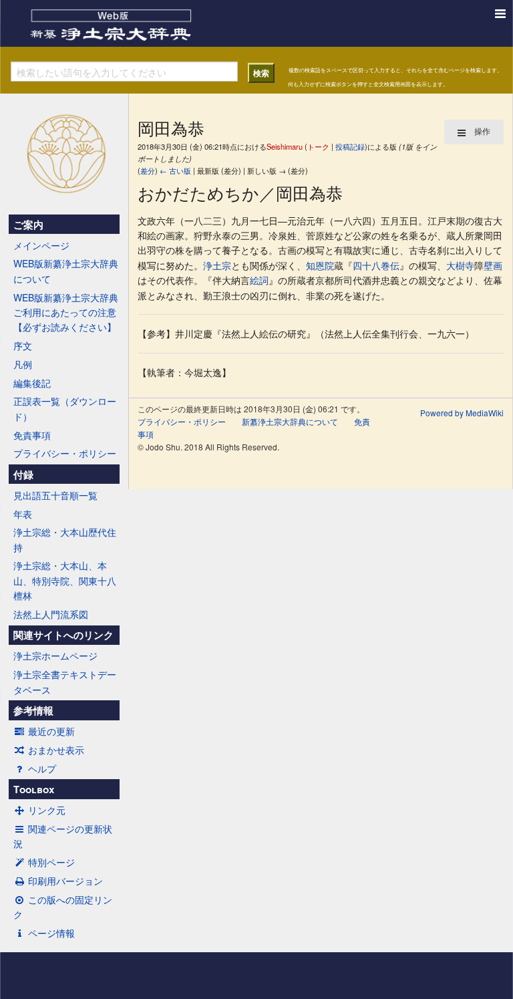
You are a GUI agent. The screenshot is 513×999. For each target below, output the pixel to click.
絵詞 (259, 280)
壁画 (493, 265)
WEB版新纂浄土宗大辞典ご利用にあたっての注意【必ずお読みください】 (65, 312)
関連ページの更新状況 (62, 836)
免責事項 (32, 435)
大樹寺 (460, 265)
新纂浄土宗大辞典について (290, 421)
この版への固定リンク (62, 907)
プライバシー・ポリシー (64, 453)
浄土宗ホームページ (55, 655)
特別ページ (51, 862)
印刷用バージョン (65, 880)
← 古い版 (175, 170)
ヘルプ (42, 768)
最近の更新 (51, 731)
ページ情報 (51, 933)
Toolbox (33, 789)
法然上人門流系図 (50, 614)
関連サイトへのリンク (63, 634)
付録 (23, 474)
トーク (318, 146)
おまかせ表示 (56, 749)
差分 (147, 170)
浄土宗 (217, 265)
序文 (22, 345)
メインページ (41, 245)
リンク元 (46, 810)
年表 (22, 514)
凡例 (22, 364)
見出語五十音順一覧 (55, 495)
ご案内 (28, 224)
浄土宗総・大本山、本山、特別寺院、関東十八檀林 (64, 580)
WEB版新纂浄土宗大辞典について (65, 271)
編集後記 (32, 383)
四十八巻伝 (376, 265)
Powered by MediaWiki (462, 412)
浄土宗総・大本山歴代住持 (64, 539)
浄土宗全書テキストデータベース (64, 682)
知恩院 (320, 265)
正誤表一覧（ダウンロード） (64, 408)
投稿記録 (350, 146)
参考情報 (33, 710)
